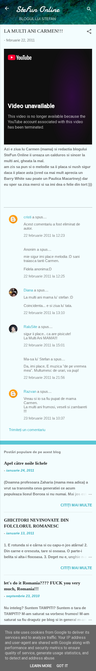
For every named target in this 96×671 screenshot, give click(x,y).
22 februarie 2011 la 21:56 (44, 377)
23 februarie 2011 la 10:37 (44, 418)
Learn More (41, 666)
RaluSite (30, 327)
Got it (62, 666)
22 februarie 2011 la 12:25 (44, 276)
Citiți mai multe (76, 505)
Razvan (30, 391)
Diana (28, 290)
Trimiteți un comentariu (27, 430)
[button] (89, 32)
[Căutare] (89, 9)
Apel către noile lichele (25, 463)
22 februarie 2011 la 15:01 (44, 345)
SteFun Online (37, 9)
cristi (27, 217)
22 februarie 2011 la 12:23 (44, 235)
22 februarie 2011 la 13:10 (44, 313)
